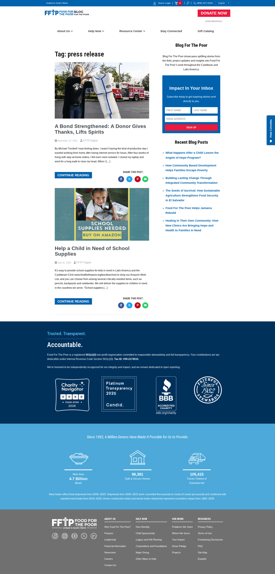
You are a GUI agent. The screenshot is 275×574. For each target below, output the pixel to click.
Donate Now (214, 13)
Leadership (110, 539)
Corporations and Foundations (151, 546)
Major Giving (142, 552)
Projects (176, 552)
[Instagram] (65, 536)
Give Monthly (213, 21)
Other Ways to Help (146, 558)
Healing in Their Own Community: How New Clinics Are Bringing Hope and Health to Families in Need (192, 225)
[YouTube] (74, 536)
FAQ (200, 546)
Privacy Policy (205, 527)
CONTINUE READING (73, 175)
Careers (108, 558)
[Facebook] (55, 536)
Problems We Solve (182, 527)
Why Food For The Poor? (117, 527)
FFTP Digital (90, 140)
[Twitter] (84, 536)
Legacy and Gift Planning (149, 539)
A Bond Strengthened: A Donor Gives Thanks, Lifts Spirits (100, 129)
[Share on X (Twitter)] (129, 179)
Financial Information (115, 546)
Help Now (94, 31)
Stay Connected (171, 31)
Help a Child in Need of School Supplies (92, 251)
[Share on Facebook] (121, 179)
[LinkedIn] (94, 536)
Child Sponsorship (145, 533)
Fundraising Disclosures (210, 539)
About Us (63, 31)
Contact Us (110, 565)
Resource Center (130, 31)
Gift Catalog (206, 31)
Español (202, 558)
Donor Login (164, 3)
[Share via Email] (145, 179)
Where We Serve (181, 533)
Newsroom (110, 552)
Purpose (108, 533)
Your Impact (178, 539)
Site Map (202, 552)
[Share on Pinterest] (138, 179)
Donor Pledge (179, 546)
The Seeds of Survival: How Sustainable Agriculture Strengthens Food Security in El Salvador (193, 195)
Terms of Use (205, 533)
